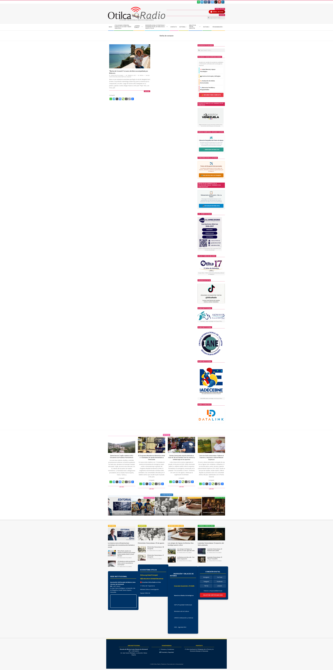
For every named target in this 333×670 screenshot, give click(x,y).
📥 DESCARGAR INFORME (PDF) (211, 206)
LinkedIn (219, 586)
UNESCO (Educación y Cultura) (183, 618)
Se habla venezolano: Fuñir (143, 514)
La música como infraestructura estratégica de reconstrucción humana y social (119, 512)
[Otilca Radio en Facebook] (209, 2)
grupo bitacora (113, 76)
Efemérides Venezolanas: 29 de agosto (151, 543)
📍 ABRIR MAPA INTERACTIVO (211, 149)
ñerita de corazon (126, 76)
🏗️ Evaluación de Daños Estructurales (207, 82)
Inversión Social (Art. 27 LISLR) (184, 586)
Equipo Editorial (145, 593)
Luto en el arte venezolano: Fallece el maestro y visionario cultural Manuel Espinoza (211, 457)
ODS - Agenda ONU (180, 627)
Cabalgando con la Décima (194, 497)
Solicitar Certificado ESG (213, 595)
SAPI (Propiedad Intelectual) (183, 605)
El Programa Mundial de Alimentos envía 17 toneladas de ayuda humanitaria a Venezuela (151, 457)
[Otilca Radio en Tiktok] (215, 2)
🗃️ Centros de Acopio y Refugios (210, 76)
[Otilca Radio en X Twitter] (212, 2)
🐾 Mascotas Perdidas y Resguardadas (207, 88)
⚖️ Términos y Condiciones (166, 649)
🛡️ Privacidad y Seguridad (166, 652)
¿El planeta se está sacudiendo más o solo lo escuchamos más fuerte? (126, 563)
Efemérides (175, 497)
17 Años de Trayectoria (147, 586)
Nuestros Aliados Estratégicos (184, 595)
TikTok (206, 586)
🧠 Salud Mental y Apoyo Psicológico (207, 70)
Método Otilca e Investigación (149, 589)
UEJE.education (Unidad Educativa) (151, 578)
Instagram (206, 577)
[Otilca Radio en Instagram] (205, 2)
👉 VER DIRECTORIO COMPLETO (211, 95)
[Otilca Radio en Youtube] (219, 2)
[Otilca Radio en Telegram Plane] (201, 2)
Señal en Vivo (217, 11)
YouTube (219, 577)
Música (141, 75)
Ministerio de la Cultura (181, 611)
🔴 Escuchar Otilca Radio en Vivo (150, 582)
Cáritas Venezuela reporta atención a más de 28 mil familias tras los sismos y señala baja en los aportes (181, 457)
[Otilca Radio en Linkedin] (222, 2)
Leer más (147, 91)
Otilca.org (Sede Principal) (149, 575)
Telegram (206, 581)
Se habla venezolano (149, 497)
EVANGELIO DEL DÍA (220, 497)
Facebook (219, 581)
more (119, 76)
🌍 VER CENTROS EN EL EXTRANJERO (211, 175)
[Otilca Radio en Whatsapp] (198, 2)
